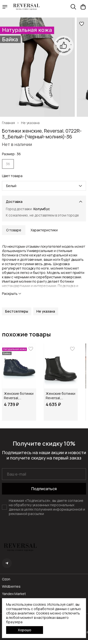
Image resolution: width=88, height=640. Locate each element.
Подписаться (44, 488)
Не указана (30, 123)
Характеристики (44, 230)
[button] (16, 311)
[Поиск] (73, 7)
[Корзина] (83, 7)
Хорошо (24, 630)
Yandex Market (14, 594)
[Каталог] (5, 7)
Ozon (6, 579)
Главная (8, 123)
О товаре (13, 230)
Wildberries (11, 586)
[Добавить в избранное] (81, 23)
